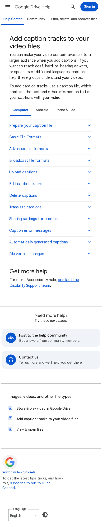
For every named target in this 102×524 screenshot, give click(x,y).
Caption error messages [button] (30, 230)
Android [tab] (42, 110)
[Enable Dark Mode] (45, 514)
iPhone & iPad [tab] (65, 110)
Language (20, 509)
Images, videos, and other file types (40, 396)
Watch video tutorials (18, 472)
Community (36, 19)
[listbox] (23, 515)
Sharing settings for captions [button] (34, 219)
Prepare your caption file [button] (30, 125)
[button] (7, 6)
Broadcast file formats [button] (29, 160)
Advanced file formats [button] (28, 148)
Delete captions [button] (23, 195)
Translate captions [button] (25, 207)
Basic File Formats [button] (25, 137)
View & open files (30, 429)
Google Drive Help (33, 7)
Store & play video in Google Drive (43, 408)
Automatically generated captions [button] (38, 242)
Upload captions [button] (23, 172)
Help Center (12, 19)
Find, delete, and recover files (74, 19)
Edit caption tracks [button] (25, 183)
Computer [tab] (20, 110)
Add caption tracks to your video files (48, 419)
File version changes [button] (26, 254)
